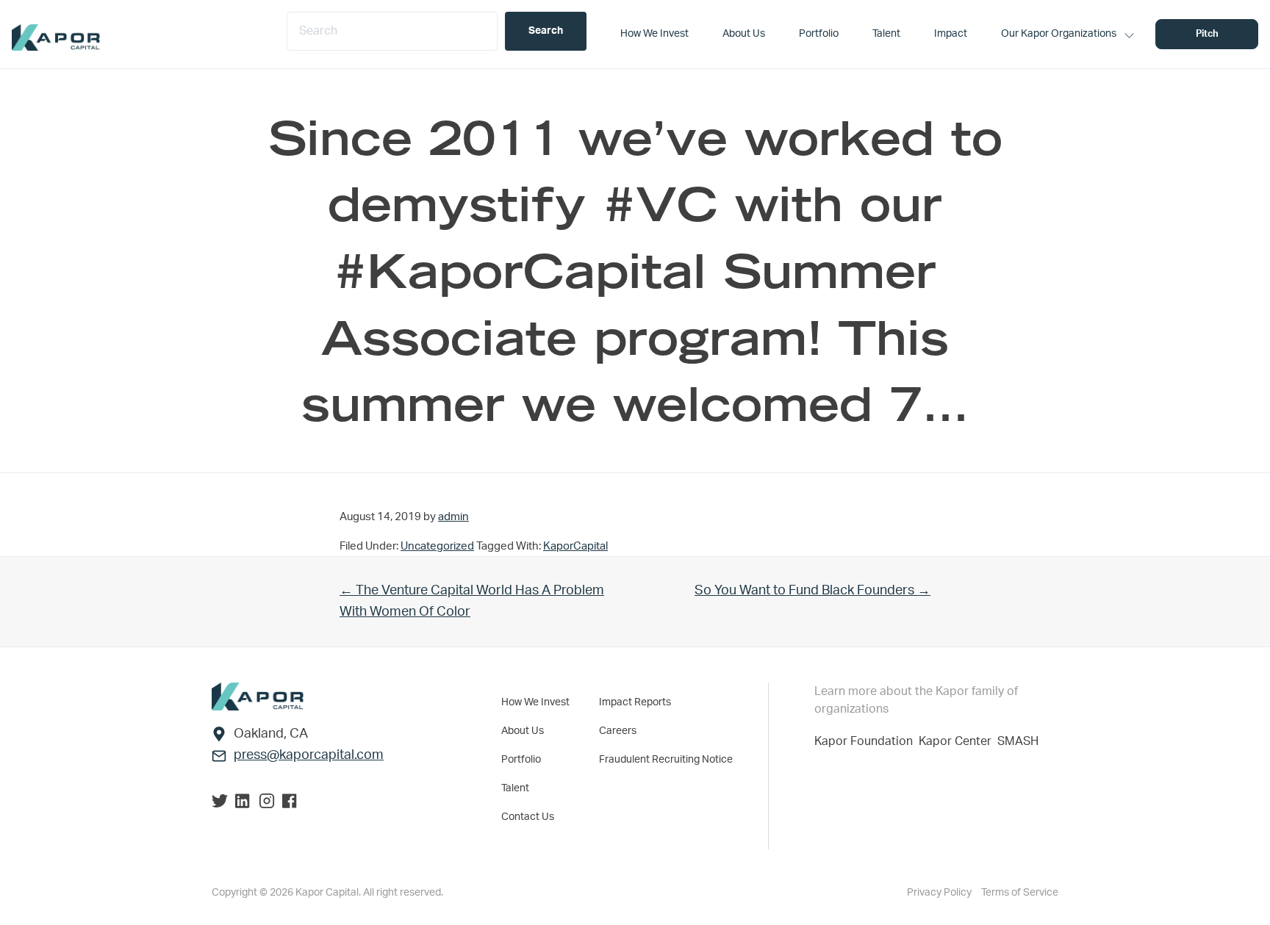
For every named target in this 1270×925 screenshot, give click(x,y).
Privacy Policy (940, 893)
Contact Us (527, 817)
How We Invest (535, 702)
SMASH (1017, 741)
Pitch (1207, 34)
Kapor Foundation (866, 741)
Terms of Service (1019, 893)
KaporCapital (575, 546)
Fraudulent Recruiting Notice (666, 760)
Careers (617, 731)
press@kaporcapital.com (309, 755)
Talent (515, 788)
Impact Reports (635, 702)
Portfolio (521, 760)
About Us (522, 731)
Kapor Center (958, 741)
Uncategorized (437, 546)
